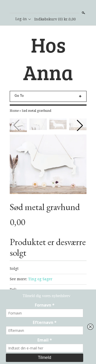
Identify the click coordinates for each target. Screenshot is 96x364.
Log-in (21, 19)
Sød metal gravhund (36, 111)
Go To (19, 96)
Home (14, 111)
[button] (80, 125)
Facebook (47, 6)
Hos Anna (48, 58)
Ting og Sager (40, 279)
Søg (83, 13)
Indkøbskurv (55, 19)
